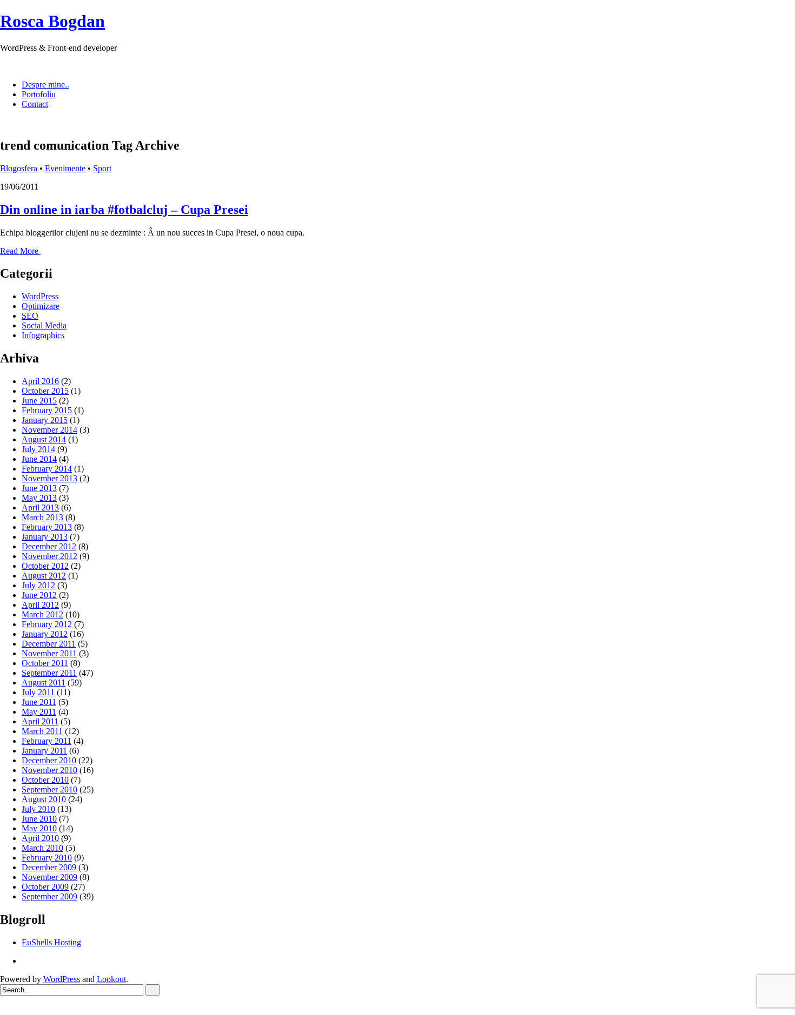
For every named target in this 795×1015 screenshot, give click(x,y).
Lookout (111, 979)
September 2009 (49, 896)
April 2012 (40, 604)
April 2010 (40, 838)
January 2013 (45, 536)
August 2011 (43, 682)
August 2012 (44, 575)
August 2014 (44, 439)
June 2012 (39, 595)
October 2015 (45, 390)
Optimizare (40, 306)
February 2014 (47, 468)
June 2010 (39, 818)
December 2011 (49, 643)
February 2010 (47, 857)
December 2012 (49, 546)
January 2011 (44, 750)
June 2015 (39, 400)
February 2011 (46, 740)
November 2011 (49, 653)
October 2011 (45, 663)
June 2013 (39, 488)
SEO (30, 315)
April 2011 (40, 721)
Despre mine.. (45, 84)
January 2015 (45, 420)
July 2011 (38, 692)
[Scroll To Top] (3, 1009)
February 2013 (47, 527)
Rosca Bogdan (52, 21)
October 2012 (45, 565)
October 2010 (45, 779)
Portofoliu (39, 94)
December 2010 (49, 760)
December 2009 (49, 867)
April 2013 (40, 507)
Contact (35, 104)
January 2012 (45, 633)
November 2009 (49, 877)
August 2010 (44, 799)
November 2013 (49, 478)
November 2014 (49, 429)
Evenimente (65, 168)
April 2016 (40, 381)
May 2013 (39, 497)
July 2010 (38, 809)
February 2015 (47, 410)
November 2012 (49, 556)
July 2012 (38, 585)
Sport (102, 168)
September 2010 (49, 789)
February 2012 (47, 624)
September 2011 (49, 672)
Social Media (44, 325)
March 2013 (42, 517)
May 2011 (39, 711)
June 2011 (39, 702)
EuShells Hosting (51, 942)
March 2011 (42, 731)
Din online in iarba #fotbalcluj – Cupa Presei (124, 210)
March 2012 (42, 614)
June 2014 (39, 458)
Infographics (43, 335)
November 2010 (49, 770)
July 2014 (38, 449)
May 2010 (39, 828)
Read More (20, 251)
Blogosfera (18, 168)
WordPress (40, 296)
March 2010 (42, 847)
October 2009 (45, 886)
